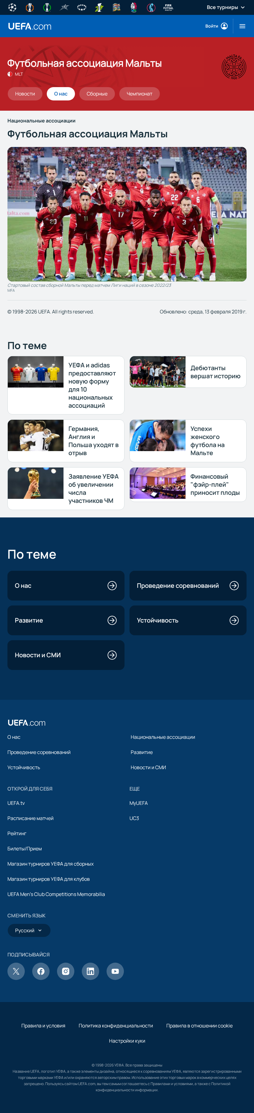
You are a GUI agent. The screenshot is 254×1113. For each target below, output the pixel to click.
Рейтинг (16, 833)
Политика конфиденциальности (116, 1025)
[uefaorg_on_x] (16, 978)
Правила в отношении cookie (199, 1025)
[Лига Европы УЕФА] (30, 6)
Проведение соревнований (39, 752)
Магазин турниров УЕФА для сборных (50, 863)
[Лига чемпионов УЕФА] (12, 6)
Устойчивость (23, 767)
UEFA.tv (16, 803)
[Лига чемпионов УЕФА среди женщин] (82, 6)
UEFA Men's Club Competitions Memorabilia (56, 894)
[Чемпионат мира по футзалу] (168, 6)
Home (29, 26)
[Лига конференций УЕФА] (47, 6)
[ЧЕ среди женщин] (151, 6)
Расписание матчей (30, 818)
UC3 (134, 818)
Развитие (142, 752)
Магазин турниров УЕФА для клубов (48, 879)
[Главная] (26, 723)
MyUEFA (138, 803)
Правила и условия (43, 1025)
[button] (240, 26)
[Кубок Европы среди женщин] (99, 6)
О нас (13, 737)
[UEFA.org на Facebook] (41, 978)
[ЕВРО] (134, 6)
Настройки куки (127, 1040)
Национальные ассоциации (163, 737)
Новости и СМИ (148, 767)
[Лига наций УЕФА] (116, 6)
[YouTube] (115, 978)
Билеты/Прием (24, 848)
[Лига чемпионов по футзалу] (64, 6)
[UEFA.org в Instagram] (65, 978)
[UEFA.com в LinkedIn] (90, 978)
